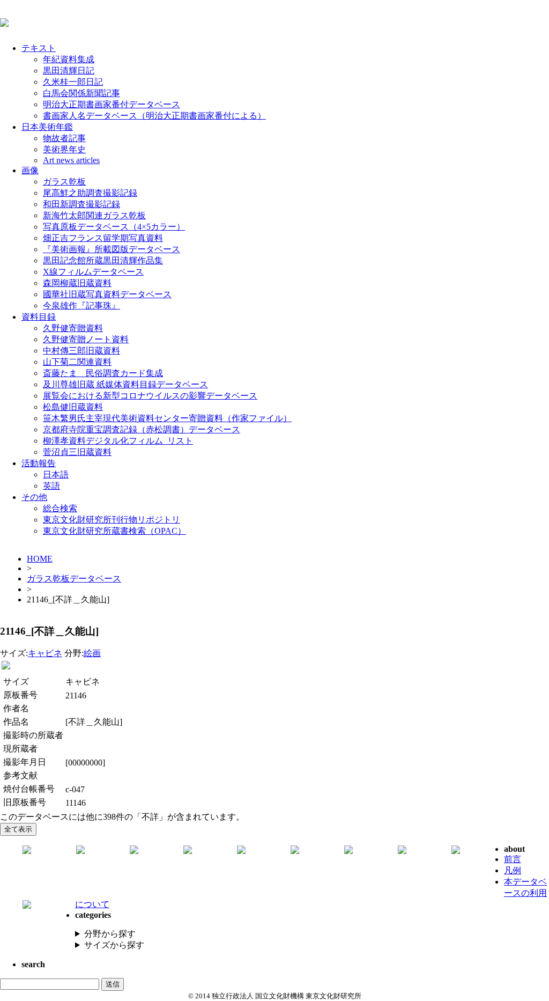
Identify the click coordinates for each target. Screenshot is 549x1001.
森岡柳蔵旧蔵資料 (77, 283)
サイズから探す (114, 945)
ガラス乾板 (64, 181)
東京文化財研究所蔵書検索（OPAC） (114, 530)
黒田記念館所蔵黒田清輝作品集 (103, 260)
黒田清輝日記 (68, 70)
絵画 (92, 653)
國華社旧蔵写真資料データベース (107, 294)
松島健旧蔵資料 (73, 406)
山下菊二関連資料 (77, 361)
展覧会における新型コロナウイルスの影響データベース (150, 395)
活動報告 (38, 463)
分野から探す (110, 933)
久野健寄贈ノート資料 (86, 339)
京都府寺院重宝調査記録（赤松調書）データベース (141, 429)
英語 (51, 485)
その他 (34, 497)
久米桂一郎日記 (73, 81)
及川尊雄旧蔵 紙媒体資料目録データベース (125, 384)
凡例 (512, 870)
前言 (512, 859)
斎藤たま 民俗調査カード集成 (103, 373)
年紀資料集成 (68, 59)
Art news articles (71, 160)
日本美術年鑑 (47, 126)
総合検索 (60, 508)
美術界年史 (64, 149)
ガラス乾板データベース (74, 578)
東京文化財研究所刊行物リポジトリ (111, 519)
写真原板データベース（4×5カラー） (114, 226)
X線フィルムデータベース (93, 271)
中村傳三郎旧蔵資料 (81, 350)
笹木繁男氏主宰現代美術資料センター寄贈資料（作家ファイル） (167, 418)
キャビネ (45, 653)
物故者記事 (64, 138)
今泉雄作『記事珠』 (81, 305)
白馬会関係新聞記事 (81, 93)
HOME (40, 558)
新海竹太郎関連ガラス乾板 (94, 215)
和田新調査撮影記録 (81, 204)
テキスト (38, 48)
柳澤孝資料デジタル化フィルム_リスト (118, 440)
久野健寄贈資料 (73, 328)
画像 (30, 170)
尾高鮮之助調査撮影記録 (90, 192)
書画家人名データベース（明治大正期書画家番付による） (154, 115)
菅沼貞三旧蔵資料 (77, 452)
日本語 (56, 474)
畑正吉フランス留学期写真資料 (103, 237)
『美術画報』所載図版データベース (111, 249)
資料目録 (38, 316)
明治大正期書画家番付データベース (111, 104)
